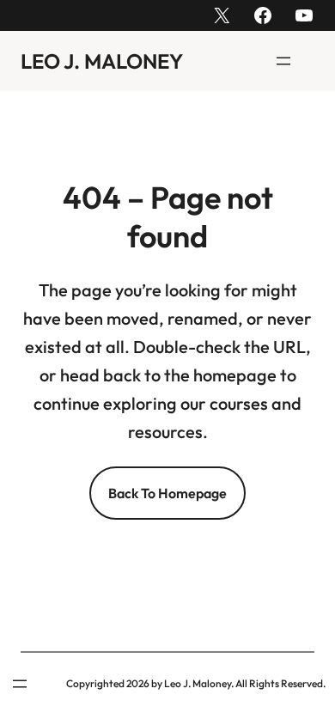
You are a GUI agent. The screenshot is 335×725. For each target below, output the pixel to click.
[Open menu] (283, 61)
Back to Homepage (167, 493)
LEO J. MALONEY (102, 61)
